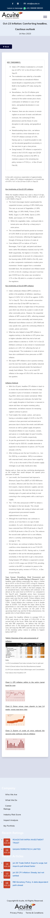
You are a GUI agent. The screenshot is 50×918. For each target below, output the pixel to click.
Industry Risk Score (12, 814)
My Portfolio (9, 826)
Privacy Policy (16, 913)
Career (8, 806)
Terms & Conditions (34, 913)
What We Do (11, 800)
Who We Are (11, 794)
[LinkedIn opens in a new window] (18, 4)
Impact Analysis (11, 820)
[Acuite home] (25, 906)
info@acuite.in (33, 3)
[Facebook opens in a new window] (12, 4)
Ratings (7, 809)
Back (6, 47)
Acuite (21, 900)
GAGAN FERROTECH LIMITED (27, 849)
